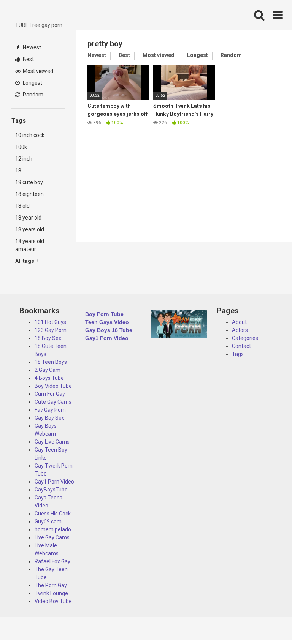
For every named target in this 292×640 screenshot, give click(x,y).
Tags (238, 354)
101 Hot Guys (50, 322)
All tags (25, 261)
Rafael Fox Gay (52, 561)
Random (32, 95)
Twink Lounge (51, 593)
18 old (22, 206)
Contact (241, 346)
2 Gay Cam (47, 370)
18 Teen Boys (51, 362)
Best (28, 59)
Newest (31, 47)
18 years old (29, 229)
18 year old (28, 218)
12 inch (23, 159)
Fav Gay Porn (50, 410)
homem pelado (53, 529)
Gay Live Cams (52, 442)
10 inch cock (29, 135)
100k (21, 147)
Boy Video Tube (53, 386)
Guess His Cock (53, 513)
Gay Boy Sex (49, 418)
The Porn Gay (51, 585)
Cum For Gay (50, 394)
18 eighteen (29, 194)
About (239, 322)
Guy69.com (48, 521)
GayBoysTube (51, 490)
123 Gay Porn (51, 330)
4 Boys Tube (49, 378)
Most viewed (37, 71)
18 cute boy (29, 182)
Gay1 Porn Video (54, 482)
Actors (240, 330)
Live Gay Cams (52, 537)
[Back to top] (266, 617)
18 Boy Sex (48, 338)
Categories (245, 338)
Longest (32, 83)
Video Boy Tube (53, 601)
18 (18, 171)
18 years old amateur (29, 245)
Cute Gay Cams (53, 402)
